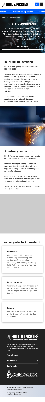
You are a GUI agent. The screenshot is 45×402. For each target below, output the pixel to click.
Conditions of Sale (21, 393)
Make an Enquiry (22, 47)
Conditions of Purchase (14, 395)
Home (4, 18)
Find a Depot (12, 355)
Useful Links (12, 366)
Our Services (12, 360)
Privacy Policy (11, 393)
